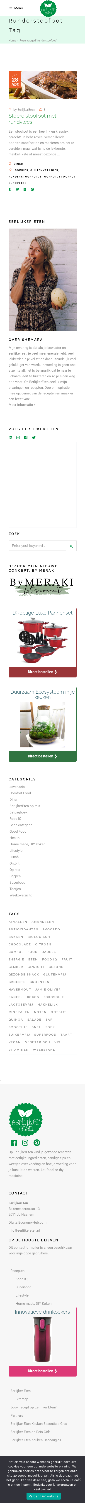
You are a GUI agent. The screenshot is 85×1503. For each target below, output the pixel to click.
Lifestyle (16, 851)
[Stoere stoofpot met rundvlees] (43, 85)
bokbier (22, 170)
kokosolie (54, 997)
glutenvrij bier (44, 170)
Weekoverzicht (21, 895)
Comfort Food (20, 793)
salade (34, 1019)
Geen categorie (21, 825)
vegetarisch (37, 1042)
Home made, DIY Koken (27, 844)
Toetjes (15, 889)
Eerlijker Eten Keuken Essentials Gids (38, 1424)
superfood (45, 1034)
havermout (20, 989)
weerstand (44, 1049)
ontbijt (58, 1012)
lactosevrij (21, 1004)
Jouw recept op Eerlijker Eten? (33, 1407)
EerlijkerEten (26, 109)
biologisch (39, 937)
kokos (33, 997)
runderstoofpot (23, 176)
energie (16, 959)
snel (36, 1027)
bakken (16, 937)
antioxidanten (24, 929)
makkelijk (47, 1004)
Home (12, 40)
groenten (40, 982)
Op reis (15, 870)
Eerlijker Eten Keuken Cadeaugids (35, 1440)
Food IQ (15, 819)
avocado (51, 929)
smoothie (18, 1027)
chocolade (20, 944)
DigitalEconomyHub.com (27, 1222)
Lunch (14, 857)
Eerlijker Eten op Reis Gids (30, 1432)
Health (14, 838)
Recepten (17, 1271)
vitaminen (19, 1049)
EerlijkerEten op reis (25, 806)
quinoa (16, 1019)
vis (57, 1042)
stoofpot (48, 176)
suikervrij (19, 1034)
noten (40, 1012)
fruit (67, 959)
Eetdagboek (18, 812)
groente (17, 982)
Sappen (15, 876)
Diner (18, 163)
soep (50, 1027)
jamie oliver (48, 989)
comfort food (23, 952)
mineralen (19, 1012)
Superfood (17, 882)
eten (33, 959)
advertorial (18, 787)
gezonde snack (24, 974)
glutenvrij (54, 974)
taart (66, 1034)
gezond (56, 967)
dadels (49, 952)
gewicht (36, 967)
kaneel (16, 997)
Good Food (18, 831)
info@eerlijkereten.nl (24, 1230)
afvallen (18, 922)
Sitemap (22, 1399)
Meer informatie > (22, 405)
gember (16, 967)
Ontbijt (14, 863)
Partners (16, 1415)
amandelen (43, 922)
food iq (50, 959)
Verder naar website (44, 1496)
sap (49, 1019)
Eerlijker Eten (20, 1391)
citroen (43, 944)
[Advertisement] (42, 485)
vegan (15, 1042)
